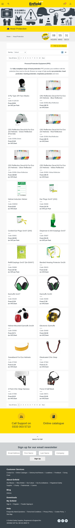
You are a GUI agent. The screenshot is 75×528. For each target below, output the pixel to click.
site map (9, 514)
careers (34, 485)
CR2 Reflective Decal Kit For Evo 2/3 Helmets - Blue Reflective (53, 97)
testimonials (25, 485)
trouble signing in (27, 504)
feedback (58, 472)
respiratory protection (44, 74)
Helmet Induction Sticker (17, 199)
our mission (10, 483)
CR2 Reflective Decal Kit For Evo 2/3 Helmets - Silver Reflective (21, 166)
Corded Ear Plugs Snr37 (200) (20, 231)
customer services (15, 469)
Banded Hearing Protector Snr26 (52, 262)
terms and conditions (34, 512)
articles (9, 493)
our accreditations (42, 483)
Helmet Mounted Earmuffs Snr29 (21, 326)
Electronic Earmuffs (47, 326)
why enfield (20, 483)
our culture (30, 483)
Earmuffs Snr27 (14, 294)
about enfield (13, 480)
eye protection (56, 71)
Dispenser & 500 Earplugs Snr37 (53, 231)
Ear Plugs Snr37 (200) (48, 199)
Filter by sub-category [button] (58, 46)
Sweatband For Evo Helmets (19, 357)
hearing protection (30, 74)
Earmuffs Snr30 (46, 294)
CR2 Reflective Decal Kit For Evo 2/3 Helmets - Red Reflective (53, 131)
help (9, 508)
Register (16, 504)
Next (43, 58)
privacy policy (48, 512)
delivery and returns (36, 472)
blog (9, 490)
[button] (8, 4)
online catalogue (21, 472)
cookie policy (59, 512)
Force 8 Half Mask (47, 389)
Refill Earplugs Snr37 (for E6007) (21, 262)
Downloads (12, 497)
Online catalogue (53, 423)
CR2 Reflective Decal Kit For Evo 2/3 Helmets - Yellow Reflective (53, 166)
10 (39, 58)
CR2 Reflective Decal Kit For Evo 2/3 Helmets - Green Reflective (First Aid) (21, 132)
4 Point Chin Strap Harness (18, 389)
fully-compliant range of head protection (27, 68)
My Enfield (11, 501)
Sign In (9, 504)
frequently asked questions (16, 512)
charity (16, 485)
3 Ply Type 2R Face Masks (18, 96)
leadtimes (49, 472)
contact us (10, 472)
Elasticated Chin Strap (48, 357)
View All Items (13, 58)
